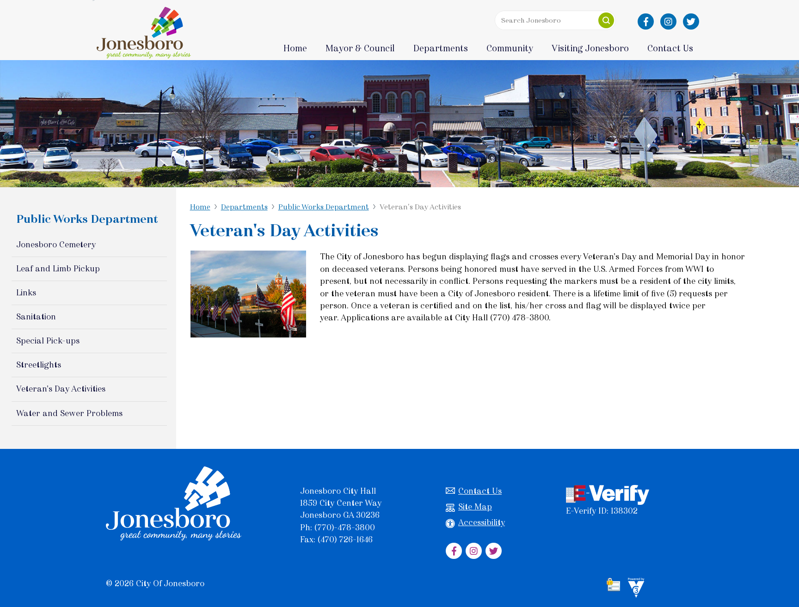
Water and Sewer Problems (69, 413)
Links (26, 293)
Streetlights (38, 365)
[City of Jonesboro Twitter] (691, 21)
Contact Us (480, 491)
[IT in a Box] (634, 589)
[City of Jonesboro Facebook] (646, 21)
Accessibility (481, 522)
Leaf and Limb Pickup (58, 269)
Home (295, 48)
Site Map (475, 507)
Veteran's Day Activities (60, 389)
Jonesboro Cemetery (56, 244)
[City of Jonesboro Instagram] (668, 21)
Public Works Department (323, 206)
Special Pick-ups (48, 341)
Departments (244, 206)
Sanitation (36, 317)
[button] (606, 20)
